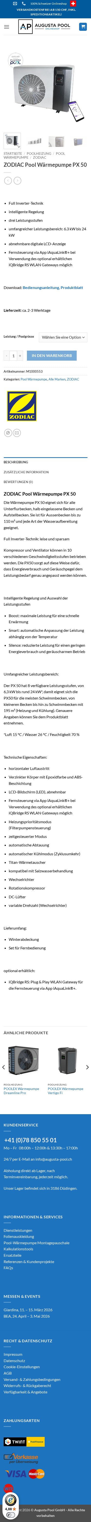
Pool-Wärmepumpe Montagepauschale (36, 1242)
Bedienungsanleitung (41, 287)
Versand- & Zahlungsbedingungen (32, 1379)
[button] (6, 27)
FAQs (8, 1267)
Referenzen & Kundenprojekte (29, 1261)
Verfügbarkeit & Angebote (25, 1391)
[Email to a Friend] (17, 433)
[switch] (10, 1515)
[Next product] (8, 180)
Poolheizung (39, 154)
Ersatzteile (12, 1255)
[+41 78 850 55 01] (24, 3)
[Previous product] (17, 180)
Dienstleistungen (18, 1230)
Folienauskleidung (19, 1236)
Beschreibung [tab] (16, 462)
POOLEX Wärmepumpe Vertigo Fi (65, 1091)
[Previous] (11, 86)
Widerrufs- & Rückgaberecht (27, 1385)
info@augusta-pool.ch (53, 1159)
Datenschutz (14, 1360)
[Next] (79, 86)
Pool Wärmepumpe (34, 379)
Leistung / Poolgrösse (19, 336)
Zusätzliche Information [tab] (26, 472)
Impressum (13, 1354)
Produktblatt (72, 287)
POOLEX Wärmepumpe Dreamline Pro (21, 1091)
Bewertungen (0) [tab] (18, 482)
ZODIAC (39, 157)
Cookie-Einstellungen (22, 1366)
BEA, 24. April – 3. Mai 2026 (27, 1316)
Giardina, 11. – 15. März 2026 (28, 1309)
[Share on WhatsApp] (8, 433)
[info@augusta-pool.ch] (15, 3)
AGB (8, 1373)
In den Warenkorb (52, 355)
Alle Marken (57, 379)
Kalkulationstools (18, 1248)
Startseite (13, 154)
